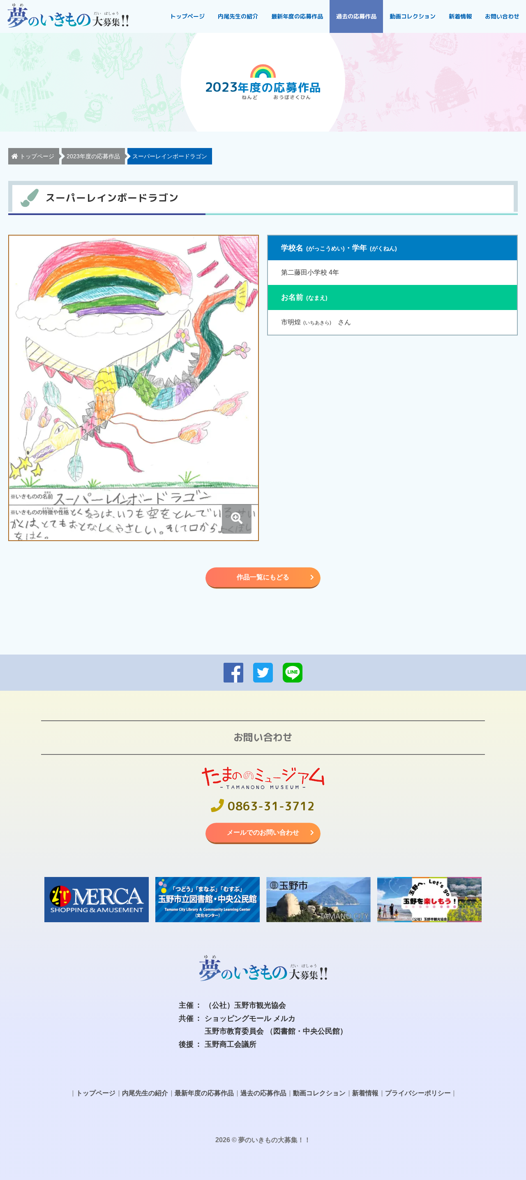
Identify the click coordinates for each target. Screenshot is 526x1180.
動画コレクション (413, 16)
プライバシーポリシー (418, 1093)
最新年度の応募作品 (297, 16)
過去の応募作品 (356, 16)
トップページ (187, 16)
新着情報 (460, 16)
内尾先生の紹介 (238, 16)
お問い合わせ (502, 16)
